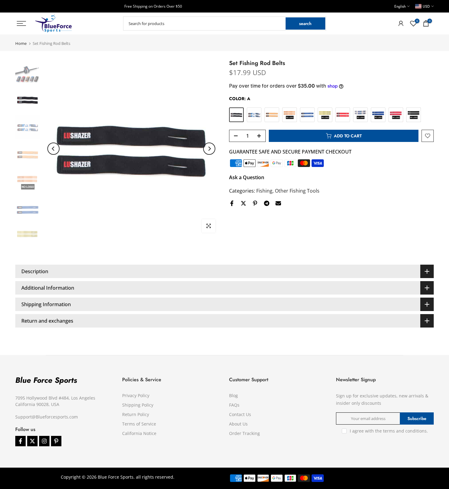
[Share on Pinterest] (255, 203)
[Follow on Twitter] (32, 441)
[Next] (209, 149)
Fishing (264, 190)
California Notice (139, 433)
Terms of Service (139, 424)
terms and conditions (405, 431)
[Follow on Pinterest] (56, 441)
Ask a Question (246, 177)
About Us (238, 424)
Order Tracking (244, 433)
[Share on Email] (278, 203)
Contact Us (240, 414)
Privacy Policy (135, 395)
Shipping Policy (137, 405)
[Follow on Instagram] (44, 441)
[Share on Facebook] (232, 203)
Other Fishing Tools (297, 190)
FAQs (234, 405)
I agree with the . (389, 431)
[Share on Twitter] (243, 203)
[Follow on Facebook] (20, 441)
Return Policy (135, 414)
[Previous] (53, 149)
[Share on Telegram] (266, 203)
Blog (233, 395)
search (305, 23)
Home (21, 43)
